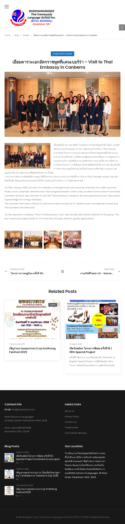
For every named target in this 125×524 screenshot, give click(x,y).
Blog (17, 35)
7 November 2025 (17, 344)
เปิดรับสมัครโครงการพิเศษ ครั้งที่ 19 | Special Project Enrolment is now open (38, 457)
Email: (8, 409)
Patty (21, 463)
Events (26, 35)
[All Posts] (62, 271)
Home (7, 35)
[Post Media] (32, 319)
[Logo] (33, 17)
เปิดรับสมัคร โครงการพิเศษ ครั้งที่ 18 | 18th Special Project (90, 350)
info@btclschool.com (23, 409)
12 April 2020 (58, 53)
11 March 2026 (22, 452)
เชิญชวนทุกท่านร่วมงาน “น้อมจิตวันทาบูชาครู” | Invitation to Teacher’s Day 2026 (38, 474)
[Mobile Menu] (7, 7)
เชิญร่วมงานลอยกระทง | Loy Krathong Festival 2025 (32, 350)
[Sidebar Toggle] (122, 27)
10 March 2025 (75, 344)
